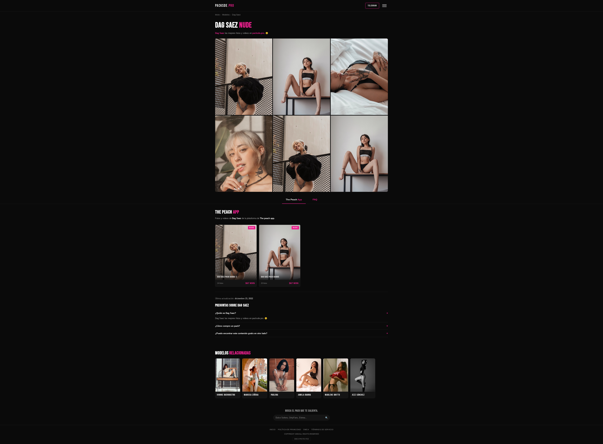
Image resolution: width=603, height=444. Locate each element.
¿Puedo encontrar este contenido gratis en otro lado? (301, 333)
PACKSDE (224, 5)
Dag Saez (219, 33)
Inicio (217, 15)
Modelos (226, 15)
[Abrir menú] (384, 5)
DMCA (306, 429)
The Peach (294, 199)
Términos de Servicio (322, 429)
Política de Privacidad (289, 429)
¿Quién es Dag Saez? (301, 313)
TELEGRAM (372, 5)
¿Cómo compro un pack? (301, 326)
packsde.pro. (259, 33)
